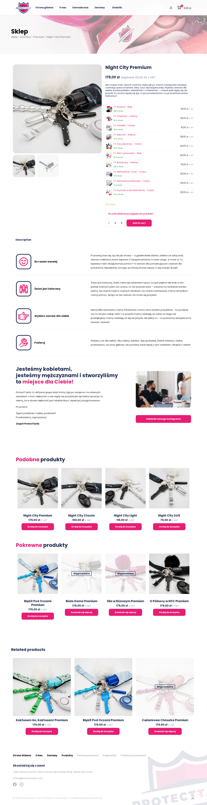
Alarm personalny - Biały (129, 153)
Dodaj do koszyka (38, 526)
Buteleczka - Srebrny (127, 162)
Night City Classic (81, 515)
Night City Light (125, 515)
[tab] (23, 240)
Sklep (14, 37)
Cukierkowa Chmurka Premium (165, 720)
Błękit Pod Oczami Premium (37, 603)
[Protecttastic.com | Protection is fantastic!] (23, 7)
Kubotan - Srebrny (126, 134)
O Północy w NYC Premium (169, 601)
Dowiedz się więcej (81, 612)
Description (23, 240)
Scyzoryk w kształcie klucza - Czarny (135, 190)
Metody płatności (87, 755)
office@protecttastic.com (28, 778)
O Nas (39, 755)
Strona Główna (22, 755)
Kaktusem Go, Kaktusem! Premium (42, 720)
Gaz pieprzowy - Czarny (129, 144)
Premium (38, 37)
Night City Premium (37, 515)
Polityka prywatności (133, 755)
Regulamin (109, 755)
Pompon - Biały (124, 107)
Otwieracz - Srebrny (127, 116)
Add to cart (139, 223)
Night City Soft (169, 515)
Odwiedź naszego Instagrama (163, 418)
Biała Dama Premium (81, 601)
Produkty (67, 755)
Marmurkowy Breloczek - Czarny (133, 181)
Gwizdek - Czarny (126, 125)
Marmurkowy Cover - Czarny (131, 171)
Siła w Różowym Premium (125, 601)
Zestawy (25, 37)
